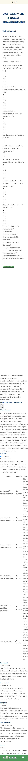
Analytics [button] (3, 703)
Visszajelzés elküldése (8, 266)
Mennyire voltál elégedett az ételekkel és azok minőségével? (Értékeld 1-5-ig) (14, 183)
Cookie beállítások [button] (6, 402)
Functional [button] (4, 663)
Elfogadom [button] (18, 402)
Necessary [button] (3, 453)
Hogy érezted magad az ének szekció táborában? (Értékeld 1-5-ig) (13, 68)
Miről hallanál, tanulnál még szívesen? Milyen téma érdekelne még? (13, 148)
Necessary (5, 456)
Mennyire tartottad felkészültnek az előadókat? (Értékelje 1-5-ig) (12, 113)
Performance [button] (4, 683)
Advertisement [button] (5, 722)
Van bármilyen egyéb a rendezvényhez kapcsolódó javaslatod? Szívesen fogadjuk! (13, 255)
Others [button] (2, 745)
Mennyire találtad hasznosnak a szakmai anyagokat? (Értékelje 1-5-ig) (14, 89)
